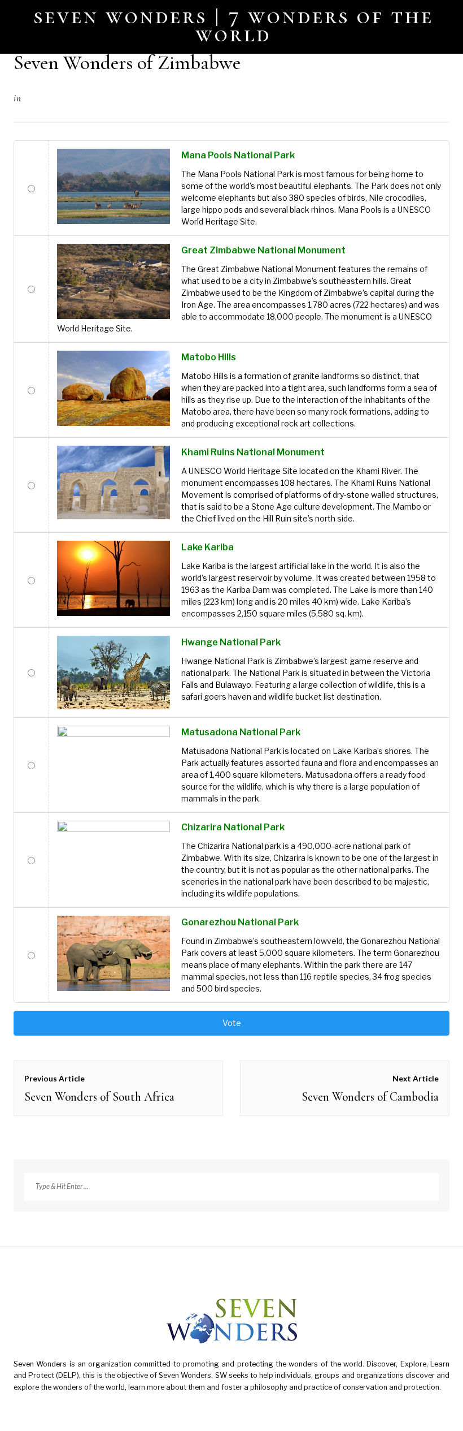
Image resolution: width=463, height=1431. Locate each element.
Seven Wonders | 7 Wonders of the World (234, 25)
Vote (231, 1023)
